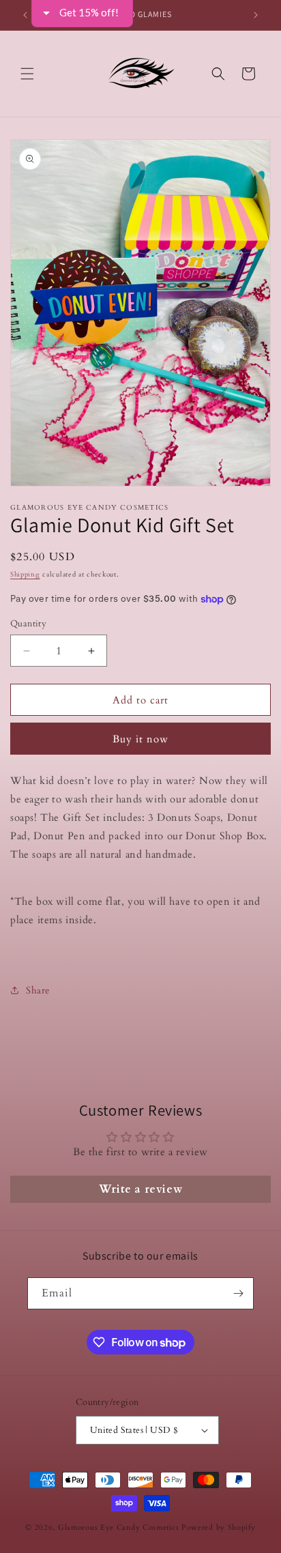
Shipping (25, 574)
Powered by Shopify (218, 1527)
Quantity (28, 624)
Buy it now (140, 739)
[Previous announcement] (25, 15)
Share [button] (38, 990)
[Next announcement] (256, 15)
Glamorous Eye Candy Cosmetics (119, 1527)
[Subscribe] (238, 1293)
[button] (27, 74)
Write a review (140, 1189)
